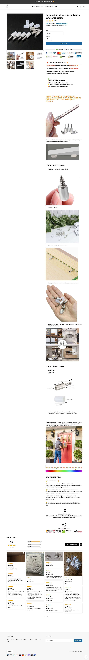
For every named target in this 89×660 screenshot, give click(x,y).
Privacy (30, 639)
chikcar (73, 651)
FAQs (8, 641)
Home (8, 639)
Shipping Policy (37, 639)
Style (47, 30)
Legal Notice (18, 639)
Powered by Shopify (78, 651)
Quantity (48, 36)
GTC (12, 639)
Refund (25, 639)
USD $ (9, 651)
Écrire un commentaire (72, 544)
